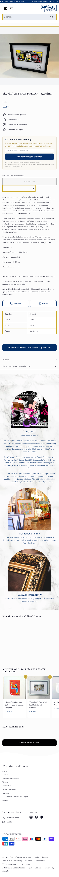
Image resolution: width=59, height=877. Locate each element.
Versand (5, 360)
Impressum (6, 793)
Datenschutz (6, 786)
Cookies (5, 800)
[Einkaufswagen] (11, 8)
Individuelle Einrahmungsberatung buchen (29, 347)
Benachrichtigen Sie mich (29, 156)
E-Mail (45, 303)
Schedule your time (29, 742)
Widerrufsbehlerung (9, 789)
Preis (4, 102)
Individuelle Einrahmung (11, 778)
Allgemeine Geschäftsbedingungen (15, 797)
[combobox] (29, 17)
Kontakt (5, 775)
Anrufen (17, 303)
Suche (4, 771)
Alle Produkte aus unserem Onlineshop (24, 670)
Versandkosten (19, 175)
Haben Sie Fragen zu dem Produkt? (16, 366)
